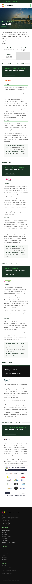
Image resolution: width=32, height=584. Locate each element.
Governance (4, 534)
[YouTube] (9, 523)
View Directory (10, 433)
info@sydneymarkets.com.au (8, 567)
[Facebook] (3, 523)
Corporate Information (7, 536)
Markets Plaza (5, 551)
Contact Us (4, 559)
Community (4, 549)
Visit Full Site (10, 173)
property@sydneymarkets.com (14, 151)
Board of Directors (6, 530)
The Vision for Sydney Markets (8, 542)
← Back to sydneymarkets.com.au (10, 1)
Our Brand (4, 557)
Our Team (4, 532)
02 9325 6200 (11, 153)
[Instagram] (6, 523)
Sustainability (5, 553)
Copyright (12, 582)
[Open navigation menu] (29, 5)
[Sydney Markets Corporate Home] (9, 5)
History (3, 555)
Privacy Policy (5, 582)
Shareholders (5, 540)
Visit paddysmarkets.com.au (13, 373)
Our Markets (4, 538)
